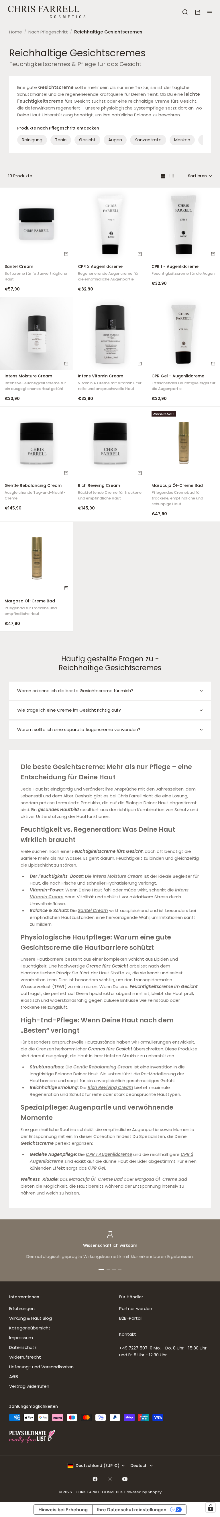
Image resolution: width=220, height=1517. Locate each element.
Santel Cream (36, 273)
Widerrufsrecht (25, 1357)
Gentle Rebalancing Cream (35, 492)
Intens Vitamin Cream (110, 383)
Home (15, 32)
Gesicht (87, 140)
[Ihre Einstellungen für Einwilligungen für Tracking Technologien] (210, 1507)
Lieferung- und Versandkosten (41, 1367)
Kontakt (127, 1334)
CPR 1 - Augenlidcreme (183, 270)
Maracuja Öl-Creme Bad (177, 495)
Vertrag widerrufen (29, 1386)
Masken (182, 140)
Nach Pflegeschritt (48, 32)
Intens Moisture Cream (35, 383)
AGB (13, 1376)
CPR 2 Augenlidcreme (108, 273)
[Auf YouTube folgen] (125, 1479)
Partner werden (135, 1308)
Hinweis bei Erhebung (63, 1509)
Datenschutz (23, 1347)
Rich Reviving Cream (110, 492)
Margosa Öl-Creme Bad (31, 608)
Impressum (21, 1338)
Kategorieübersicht (29, 1328)
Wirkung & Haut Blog (30, 1318)
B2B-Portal (130, 1318)
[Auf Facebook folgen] (95, 1479)
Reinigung (32, 140)
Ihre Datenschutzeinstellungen (131, 1509)
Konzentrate (148, 140)
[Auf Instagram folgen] (110, 1479)
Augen (115, 140)
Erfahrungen (22, 1308)
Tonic (60, 140)
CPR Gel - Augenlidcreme (183, 383)
